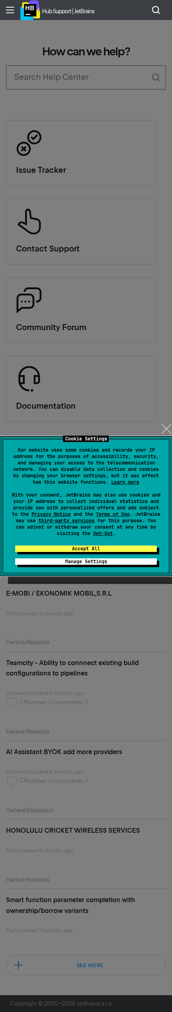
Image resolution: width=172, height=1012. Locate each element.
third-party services (66, 520)
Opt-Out (103, 533)
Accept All (86, 549)
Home (30, 10)
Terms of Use (113, 514)
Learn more (125, 482)
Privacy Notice (51, 514)
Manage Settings (86, 561)
